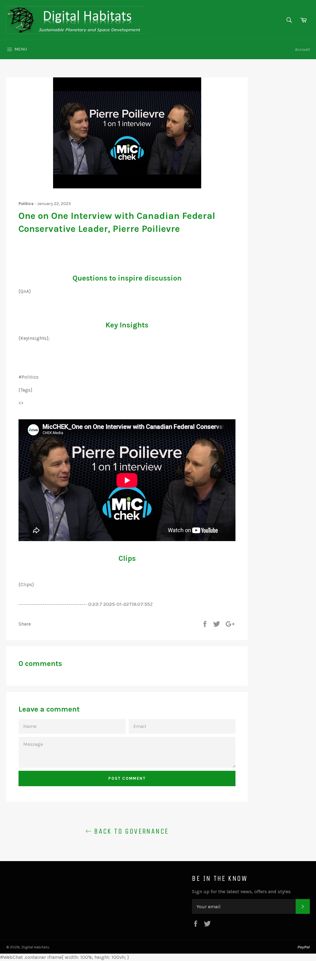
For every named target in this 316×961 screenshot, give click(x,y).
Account (302, 49)
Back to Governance (130, 831)
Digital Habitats (35, 947)
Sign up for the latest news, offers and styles (241, 891)
